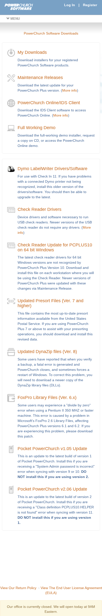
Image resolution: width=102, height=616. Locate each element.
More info (69, 90)
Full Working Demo (36, 127)
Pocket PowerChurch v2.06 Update (52, 489)
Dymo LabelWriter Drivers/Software (52, 168)
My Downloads (32, 52)
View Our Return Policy (18, 588)
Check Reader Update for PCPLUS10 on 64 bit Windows (55, 247)
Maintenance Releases (40, 77)
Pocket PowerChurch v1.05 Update (52, 448)
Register (90, 5)
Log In (69, 5)
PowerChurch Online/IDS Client (49, 102)
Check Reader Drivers (39, 209)
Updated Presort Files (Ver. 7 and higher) (50, 303)
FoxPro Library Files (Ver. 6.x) (47, 397)
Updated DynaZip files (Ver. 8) (47, 351)
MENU (14, 18)
